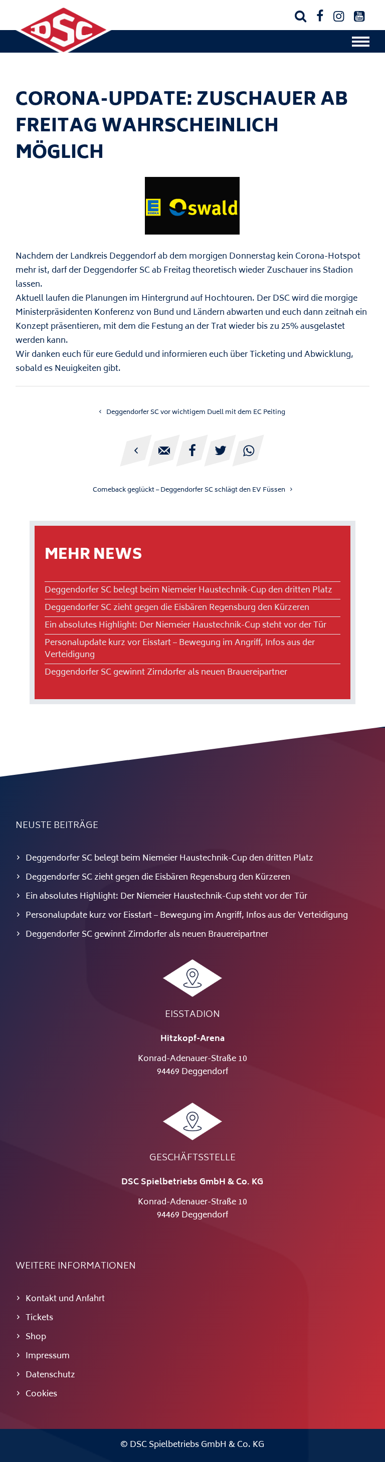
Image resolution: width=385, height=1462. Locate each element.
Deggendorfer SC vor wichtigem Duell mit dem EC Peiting (195, 412)
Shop (36, 1337)
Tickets (39, 1318)
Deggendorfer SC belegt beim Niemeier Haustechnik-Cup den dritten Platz (188, 590)
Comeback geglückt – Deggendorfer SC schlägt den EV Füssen (189, 490)
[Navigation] (360, 44)
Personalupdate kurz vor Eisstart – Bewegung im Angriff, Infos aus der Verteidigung (180, 649)
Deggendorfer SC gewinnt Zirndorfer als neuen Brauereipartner (166, 673)
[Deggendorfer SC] (64, 53)
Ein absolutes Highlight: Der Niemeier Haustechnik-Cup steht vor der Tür (185, 625)
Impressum (48, 1356)
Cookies (41, 1394)
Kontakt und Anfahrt (65, 1299)
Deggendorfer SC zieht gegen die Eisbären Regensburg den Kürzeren (177, 608)
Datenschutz (50, 1375)
